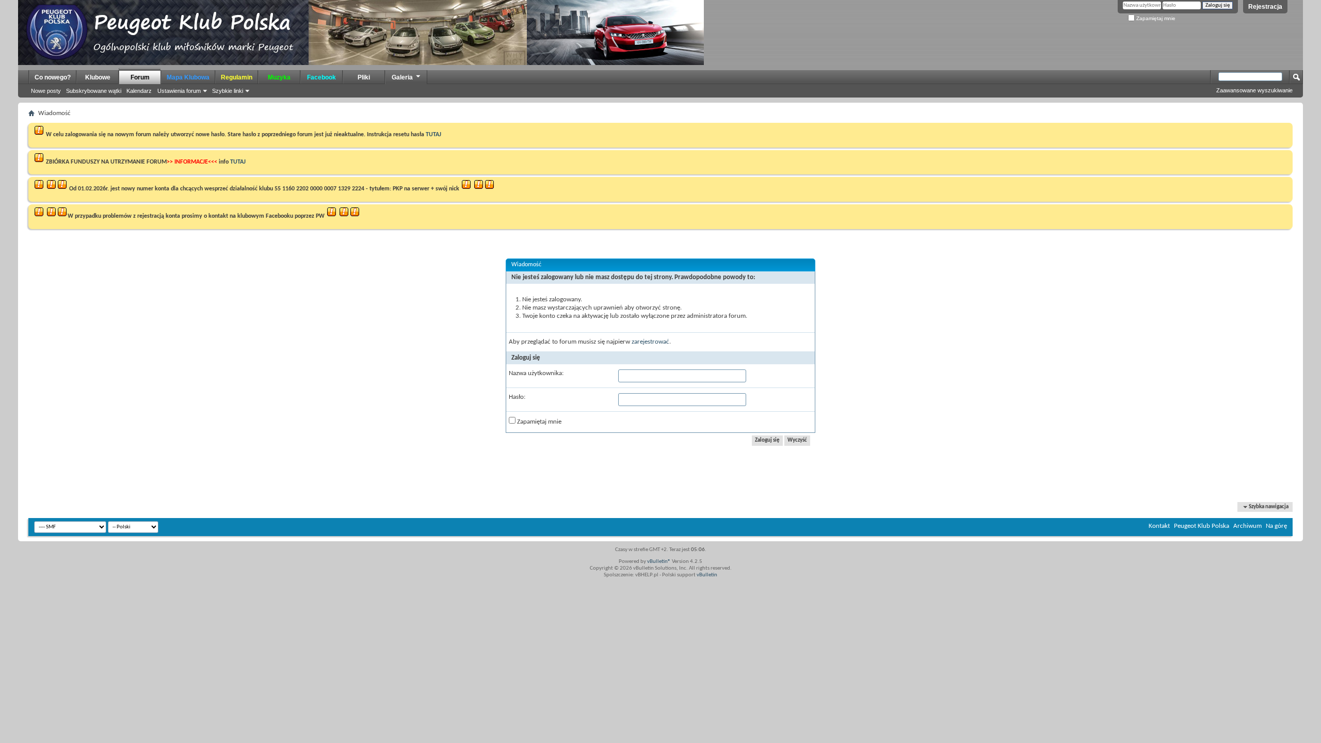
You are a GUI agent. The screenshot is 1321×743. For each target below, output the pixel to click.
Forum (140, 77)
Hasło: (517, 397)
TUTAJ (433, 135)
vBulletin (707, 575)
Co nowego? (53, 77)
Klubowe (97, 77)
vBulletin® (659, 561)
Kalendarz (139, 91)
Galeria (402, 77)
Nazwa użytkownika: (536, 373)
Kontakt (1159, 526)
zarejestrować (650, 341)
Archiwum (1247, 526)
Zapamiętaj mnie (1155, 18)
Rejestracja (1265, 6)
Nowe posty (46, 91)
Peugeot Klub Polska (1201, 526)
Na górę (1276, 526)
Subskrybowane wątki (93, 91)
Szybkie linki (227, 91)
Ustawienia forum (179, 91)
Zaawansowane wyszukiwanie (1254, 90)
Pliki (364, 77)
